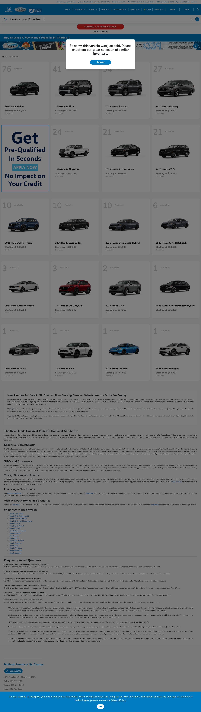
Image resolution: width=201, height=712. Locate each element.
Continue (100, 62)
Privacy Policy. (118, 700)
